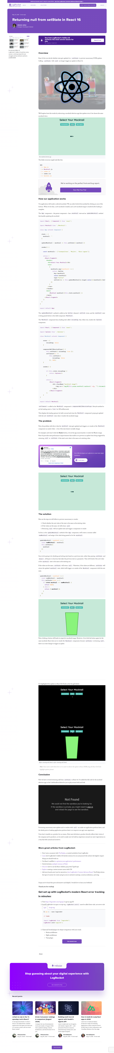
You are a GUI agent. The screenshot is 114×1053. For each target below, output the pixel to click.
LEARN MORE (12, 57)
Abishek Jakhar (21, 25)
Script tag (52, 908)
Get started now (72, 941)
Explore (44, 869)
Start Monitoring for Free (87, 5)
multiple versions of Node (60, 864)
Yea (6, 1048)
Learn (44, 856)
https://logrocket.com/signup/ (54, 902)
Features (33, 5)
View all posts (57, 1047)
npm (45, 908)
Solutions (43, 5)
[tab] (45, 907)
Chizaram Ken (21, 1034)
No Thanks (15, 1048)
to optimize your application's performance (68, 861)
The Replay (62, 853)
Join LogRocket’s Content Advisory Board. (80, 872)
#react (41, 954)
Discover (45, 867)
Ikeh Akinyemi (67, 1034)
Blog (24, 5)
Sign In (102, 5)
